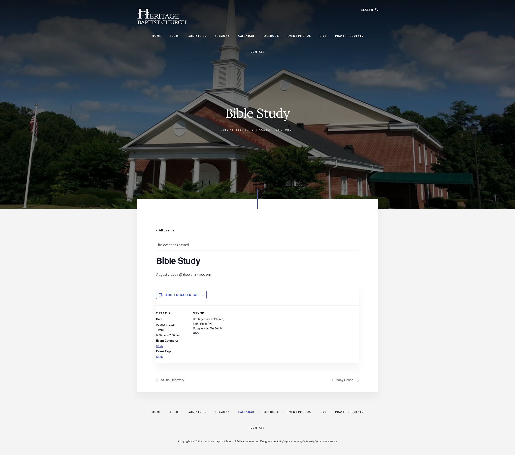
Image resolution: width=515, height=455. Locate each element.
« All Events (165, 230)
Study (159, 346)
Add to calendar (182, 295)
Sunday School (343, 380)
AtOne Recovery (172, 380)
